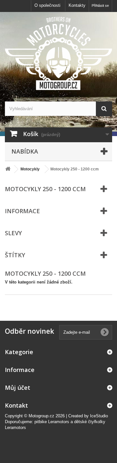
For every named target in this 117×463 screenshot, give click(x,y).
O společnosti (47, 5)
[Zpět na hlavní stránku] (8, 169)
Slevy (13, 233)
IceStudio (99, 415)
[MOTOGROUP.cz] (58, 53)
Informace (22, 211)
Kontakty (77, 5)
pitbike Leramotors (51, 421)
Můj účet (17, 387)
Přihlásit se (100, 5)
